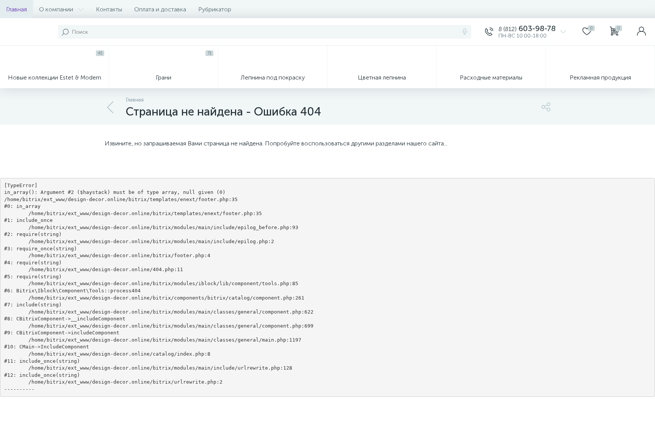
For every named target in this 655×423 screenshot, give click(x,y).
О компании (56, 9)
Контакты (109, 9)
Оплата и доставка (160, 9)
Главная (16, 9)
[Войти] (641, 31)
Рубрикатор (214, 9)
